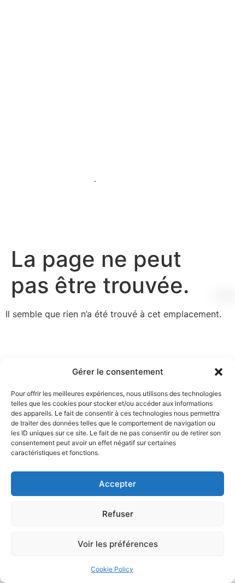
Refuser (117, 514)
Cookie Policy (112, 569)
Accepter (117, 484)
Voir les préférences (118, 544)
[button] (218, 371)
